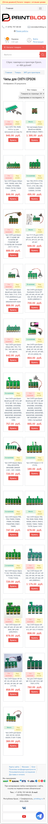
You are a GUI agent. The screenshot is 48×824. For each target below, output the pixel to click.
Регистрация (38, 42)
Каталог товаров (14, 47)
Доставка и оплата (17, 774)
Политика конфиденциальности (22, 769)
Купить (13, 140)
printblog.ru (38, 799)
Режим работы (22, 31)
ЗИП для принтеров (32, 72)
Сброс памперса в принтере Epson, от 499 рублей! (24, 64)
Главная (9, 8)
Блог (33, 767)
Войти (35, 39)
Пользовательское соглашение (22, 772)
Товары (18, 72)
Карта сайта (14, 767)
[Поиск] (43, 55)
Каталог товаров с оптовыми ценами (24, 2)
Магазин (25, 767)
